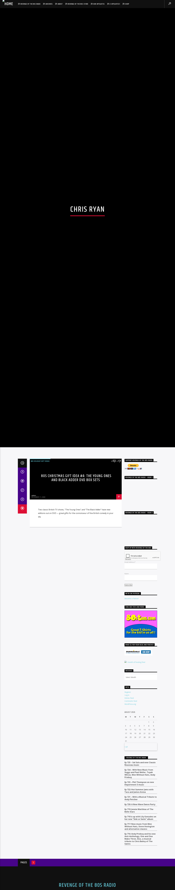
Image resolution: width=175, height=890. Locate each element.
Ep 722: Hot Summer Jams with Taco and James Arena (139, 831)
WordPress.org (130, 745)
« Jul (126, 787)
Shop (127, 3)
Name (127, 614)
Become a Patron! (132, 639)
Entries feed (129, 739)
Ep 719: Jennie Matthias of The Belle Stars (139, 851)
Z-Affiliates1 (115, 3)
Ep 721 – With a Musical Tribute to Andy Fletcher (141, 838)
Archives (49, 3)
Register (128, 733)
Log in (127, 736)
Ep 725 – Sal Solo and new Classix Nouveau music (140, 804)
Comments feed (131, 742)
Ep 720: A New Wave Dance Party (140, 845)
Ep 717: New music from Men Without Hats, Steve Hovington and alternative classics (140, 867)
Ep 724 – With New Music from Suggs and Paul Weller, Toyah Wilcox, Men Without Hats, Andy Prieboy (140, 814)
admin (33, 536)
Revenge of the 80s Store (78, 3)
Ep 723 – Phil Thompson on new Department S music (139, 824)
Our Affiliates (99, 3)
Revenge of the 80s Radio (30, 3)
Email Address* (130, 603)
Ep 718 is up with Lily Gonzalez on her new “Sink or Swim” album (140, 858)
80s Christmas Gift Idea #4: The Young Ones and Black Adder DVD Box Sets (76, 519)
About (60, 3)
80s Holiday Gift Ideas (40, 502)
